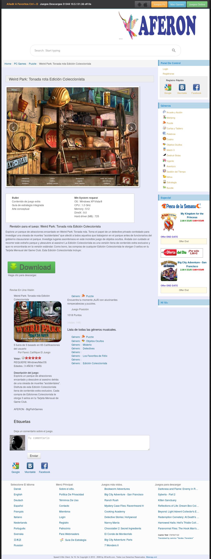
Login (165, 68)
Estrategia (171, 182)
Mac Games (177, 4)
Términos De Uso (69, 500)
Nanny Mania (112, 522)
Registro (64, 522)
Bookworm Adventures (117, 488)
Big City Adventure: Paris (118, 539)
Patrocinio (64, 528)
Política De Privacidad (71, 494)
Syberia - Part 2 (166, 494)
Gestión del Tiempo (176, 171)
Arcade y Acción (174, 112)
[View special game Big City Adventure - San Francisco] (169, 271)
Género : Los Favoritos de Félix (89, 355)
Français (18, 511)
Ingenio (170, 160)
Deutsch (18, 500)
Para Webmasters (69, 534)
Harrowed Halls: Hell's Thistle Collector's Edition (180, 522)
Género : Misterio (82, 344)
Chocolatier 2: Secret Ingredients (122, 528)
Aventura (171, 166)
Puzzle (32, 63)
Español (18, 505)
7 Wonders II (111, 545)
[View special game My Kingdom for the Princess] (169, 222)
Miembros (64, 511)
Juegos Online (197, 4)
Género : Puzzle (83, 296)
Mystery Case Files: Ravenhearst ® (124, 505)
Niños (169, 177)
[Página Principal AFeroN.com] (158, 26)
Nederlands (20, 522)
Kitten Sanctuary (167, 500)
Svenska (18, 534)
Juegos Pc (159, 4)
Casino (169, 139)
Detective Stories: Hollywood (120, 517)
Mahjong (170, 117)
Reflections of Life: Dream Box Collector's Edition (180, 505)
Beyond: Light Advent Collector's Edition (180, 511)
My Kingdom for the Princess (192, 215)
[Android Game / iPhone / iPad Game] (143, 4)
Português (19, 528)
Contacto (64, 505)
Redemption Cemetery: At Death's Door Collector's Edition (180, 517)
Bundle (169, 187)
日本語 (17, 539)
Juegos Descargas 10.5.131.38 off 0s (49, 4)
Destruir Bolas (173, 155)
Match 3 (170, 150)
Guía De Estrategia (75, 539)
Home (8, 63)
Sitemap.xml (151, 556)
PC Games (20, 63)
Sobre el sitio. (66, 488)
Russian (18, 545)
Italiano (18, 517)
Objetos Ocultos (174, 144)
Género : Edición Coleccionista (89, 363)
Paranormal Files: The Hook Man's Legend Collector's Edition (180, 528)
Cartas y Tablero (174, 128)
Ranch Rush (111, 500)
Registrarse (168, 73)
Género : (77, 352)
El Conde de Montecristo (118, 534)
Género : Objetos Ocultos (88, 341)
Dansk (17, 488)
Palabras (170, 133)
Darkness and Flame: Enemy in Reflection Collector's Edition (180, 488)
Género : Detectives (83, 348)
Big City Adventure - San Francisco (192, 264)
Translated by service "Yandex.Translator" (175, 538)
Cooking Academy (114, 511)
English (18, 494)
